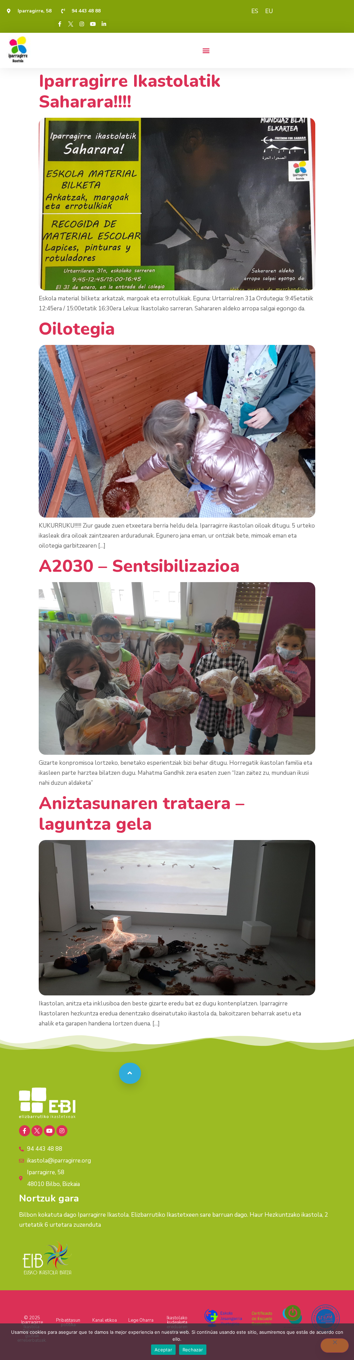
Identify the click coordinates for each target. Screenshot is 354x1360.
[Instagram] (81, 24)
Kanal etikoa (104, 1320)
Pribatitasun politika (68, 1322)
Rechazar (193, 1349)
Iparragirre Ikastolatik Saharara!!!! (130, 91)
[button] (206, 50)
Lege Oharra (140, 1320)
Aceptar (163, 1349)
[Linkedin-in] (104, 24)
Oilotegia (77, 329)
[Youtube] (92, 24)
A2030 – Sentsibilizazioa (139, 566)
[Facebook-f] (59, 24)
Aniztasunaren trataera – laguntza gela (141, 813)
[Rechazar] (334, 1345)
